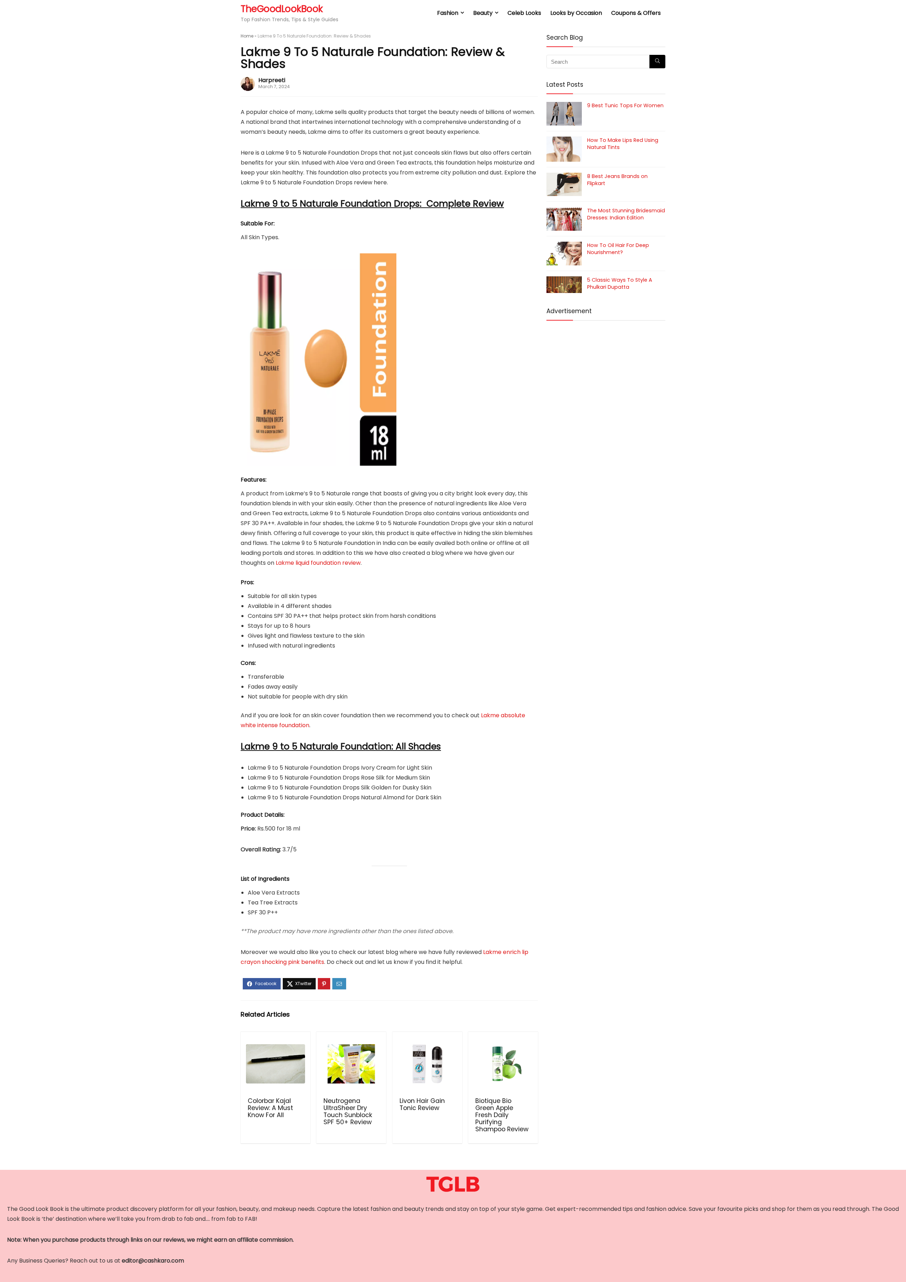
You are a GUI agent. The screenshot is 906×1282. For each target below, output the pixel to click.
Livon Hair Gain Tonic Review (422, 1104)
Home (247, 36)
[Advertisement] (605, 377)
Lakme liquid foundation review (318, 563)
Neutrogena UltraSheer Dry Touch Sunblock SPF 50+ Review (347, 1111)
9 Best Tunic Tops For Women (625, 105)
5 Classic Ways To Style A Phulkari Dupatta (619, 283)
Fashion (447, 13)
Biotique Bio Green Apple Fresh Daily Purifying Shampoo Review (501, 1115)
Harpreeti (271, 80)
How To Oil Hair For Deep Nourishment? (618, 249)
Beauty (483, 13)
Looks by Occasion (576, 13)
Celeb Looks (524, 13)
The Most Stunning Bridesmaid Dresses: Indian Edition (626, 214)
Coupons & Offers (636, 13)
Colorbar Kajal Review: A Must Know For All (270, 1108)
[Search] (657, 61)
